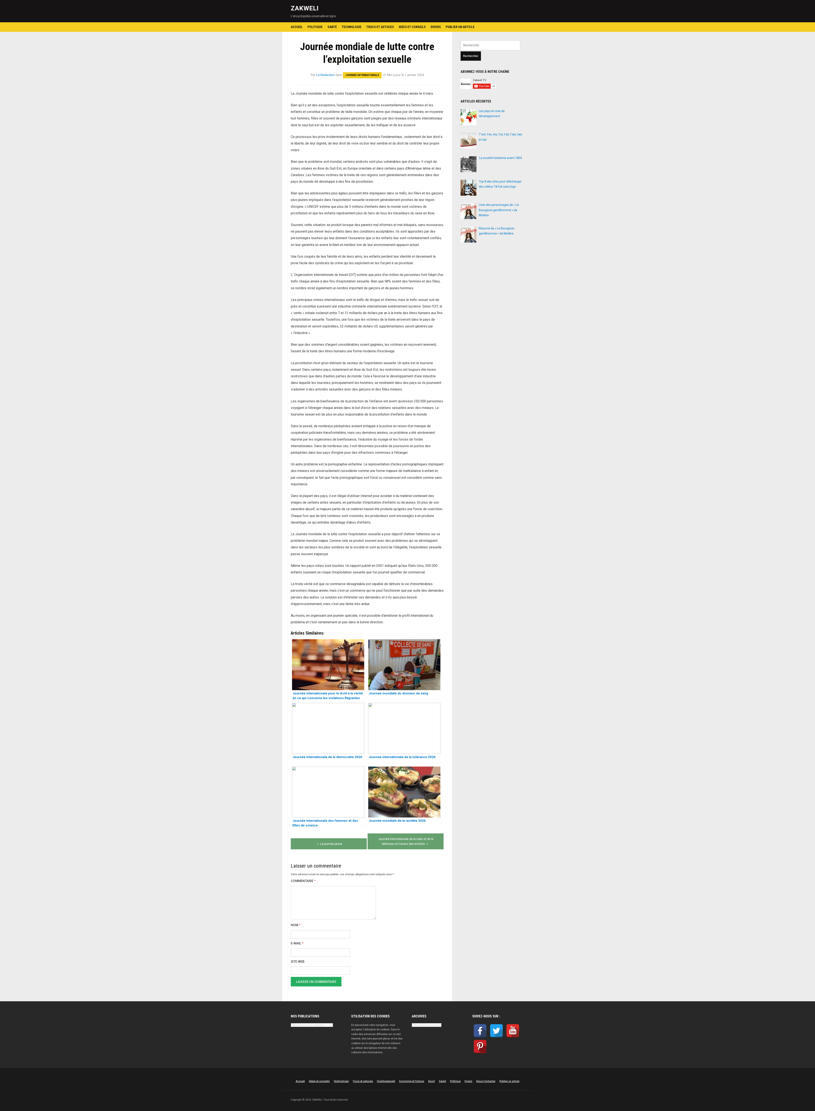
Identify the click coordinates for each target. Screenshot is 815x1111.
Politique (315, 27)
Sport (431, 1081)
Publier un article (460, 27)
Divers (436, 27)
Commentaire (303, 881)
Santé (332, 27)
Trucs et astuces (380, 27)
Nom (296, 925)
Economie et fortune (411, 1081)
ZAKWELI (305, 8)
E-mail (297, 943)
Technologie (351, 27)
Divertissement (386, 1081)
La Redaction (325, 75)
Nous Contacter (485, 1081)
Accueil (297, 27)
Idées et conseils (412, 27)
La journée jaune (331, 844)
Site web (298, 962)
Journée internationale (362, 75)
